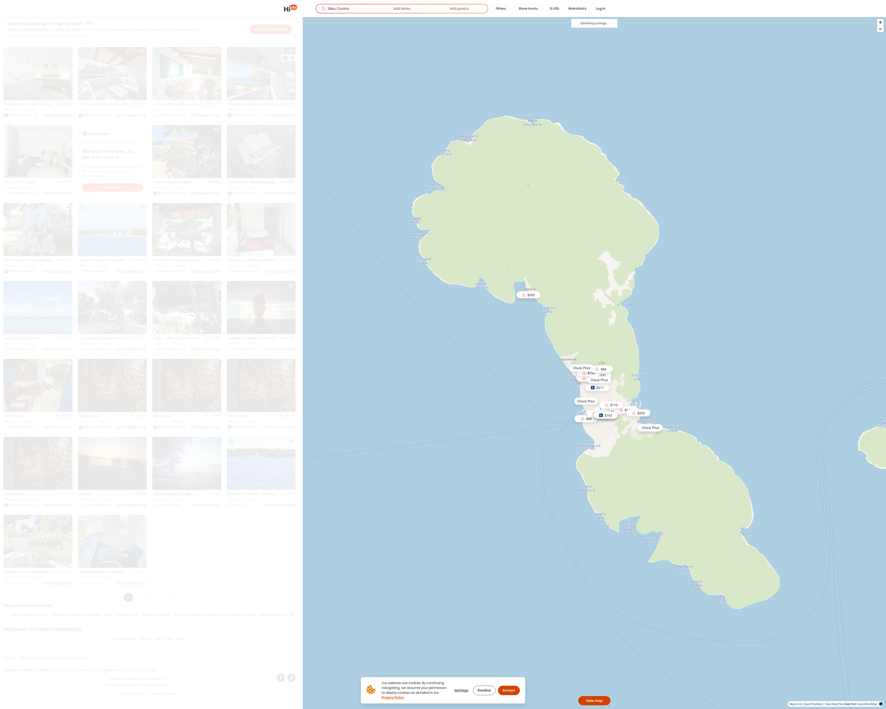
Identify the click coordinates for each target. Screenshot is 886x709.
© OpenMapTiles (833, 704)
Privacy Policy (393, 697)
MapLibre (796, 704)
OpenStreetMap (867, 704)
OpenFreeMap (813, 704)
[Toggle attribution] (881, 704)
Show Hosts (528, 8)
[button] (554, 8)
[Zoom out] (880, 29)
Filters (501, 8)
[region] (594, 363)
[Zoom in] (880, 22)
